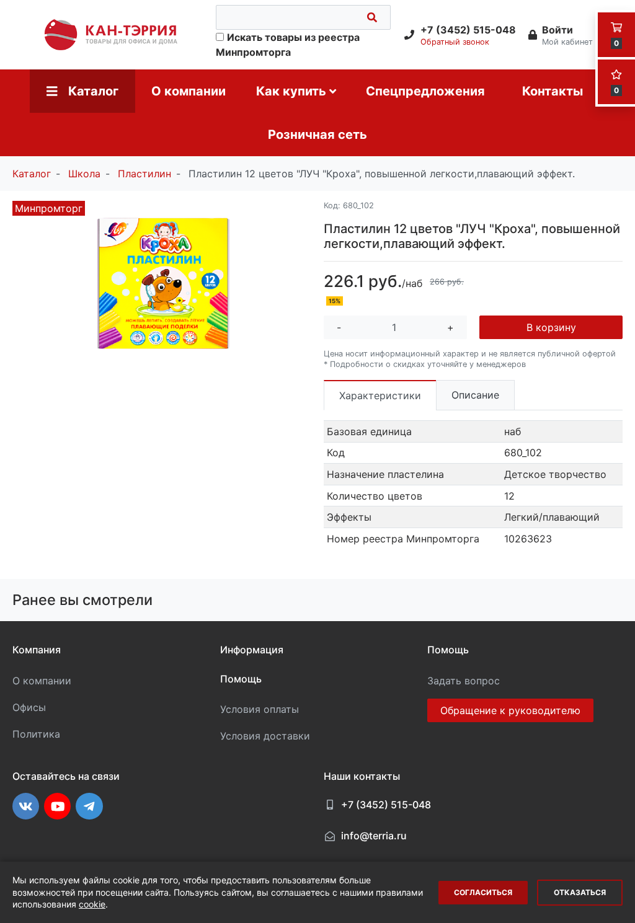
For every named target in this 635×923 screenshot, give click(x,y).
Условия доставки (265, 736)
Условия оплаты (259, 709)
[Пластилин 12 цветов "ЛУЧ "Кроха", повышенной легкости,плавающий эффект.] (161, 285)
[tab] (380, 395)
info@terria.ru (374, 835)
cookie (92, 904)
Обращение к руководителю (510, 710)
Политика (36, 734)
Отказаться (580, 892)
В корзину (551, 327)
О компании (41, 680)
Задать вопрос (463, 680)
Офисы (29, 707)
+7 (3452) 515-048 (386, 804)
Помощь (241, 679)
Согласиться (483, 892)
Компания (36, 649)
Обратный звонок (454, 41)
